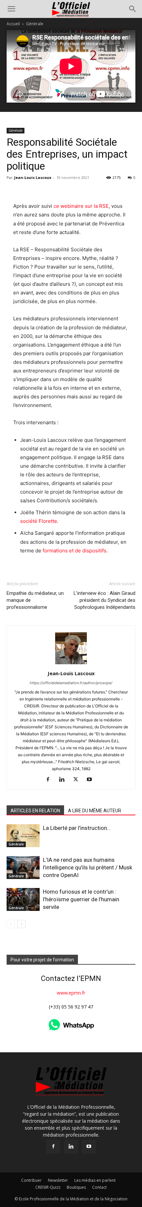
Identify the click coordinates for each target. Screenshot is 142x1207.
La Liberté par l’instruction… (77, 828)
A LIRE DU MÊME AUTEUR (94, 810)
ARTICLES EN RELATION (35, 810)
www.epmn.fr (71, 993)
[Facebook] (50, 780)
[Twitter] (78, 780)
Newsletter (58, 1180)
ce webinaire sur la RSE (80, 206)
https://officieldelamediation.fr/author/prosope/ (71, 683)
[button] (11, 9)
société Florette (38, 521)
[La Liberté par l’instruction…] (23, 835)
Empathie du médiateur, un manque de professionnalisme (35, 600)
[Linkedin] (64, 780)
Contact (99, 1187)
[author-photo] (71, 664)
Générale (34, 24)
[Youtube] (92, 780)
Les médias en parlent (95, 1180)
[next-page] (21, 924)
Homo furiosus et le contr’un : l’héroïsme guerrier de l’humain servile (81, 899)
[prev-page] (11, 924)
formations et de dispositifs (74, 550)
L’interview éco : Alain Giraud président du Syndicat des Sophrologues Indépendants (104, 600)
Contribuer (31, 1180)
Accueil (13, 24)
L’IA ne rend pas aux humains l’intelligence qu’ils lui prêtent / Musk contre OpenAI (87, 867)
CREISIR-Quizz (47, 1187)
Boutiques (76, 1187)
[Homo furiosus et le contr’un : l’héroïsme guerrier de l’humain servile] (23, 899)
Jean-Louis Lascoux (32, 177)
